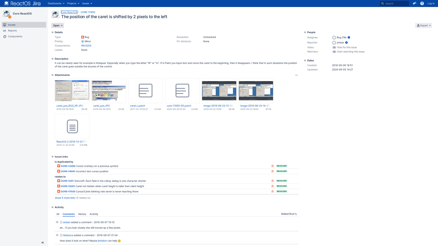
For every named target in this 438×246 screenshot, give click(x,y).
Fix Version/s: (184, 41)
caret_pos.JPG (101, 105)
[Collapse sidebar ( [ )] (42, 242)
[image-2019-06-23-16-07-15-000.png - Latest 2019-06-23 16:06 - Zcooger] (256, 90)
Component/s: (62, 45)
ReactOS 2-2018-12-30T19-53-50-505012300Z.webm (71, 141)
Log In (431, 3)
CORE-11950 (88, 12)
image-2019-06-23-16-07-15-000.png (255, 105)
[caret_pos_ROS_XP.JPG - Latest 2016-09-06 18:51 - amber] (72, 90)
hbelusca (68, 235)
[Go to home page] (22, 3)
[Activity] (52, 207)
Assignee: (312, 37)
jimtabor (102, 240)
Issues (85, 3)
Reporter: (312, 42)
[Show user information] (348, 37)
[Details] (52, 32)
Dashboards (54, 3)
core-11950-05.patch (179, 105)
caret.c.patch (137, 105)
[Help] (422, 3)
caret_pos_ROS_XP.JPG (69, 105)
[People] (305, 32)
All (57, 214)
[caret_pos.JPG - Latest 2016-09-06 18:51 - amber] (109, 90)
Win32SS (86, 45)
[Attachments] (52, 75)
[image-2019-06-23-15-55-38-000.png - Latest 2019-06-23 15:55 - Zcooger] (219, 90)
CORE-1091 (67, 180)
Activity (94, 214)
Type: (58, 37)
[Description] (52, 59)
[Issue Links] (52, 156)
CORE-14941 (68, 171)
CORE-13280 (68, 166)
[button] (414, 3)
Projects (71, 3)
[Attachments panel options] (296, 75)
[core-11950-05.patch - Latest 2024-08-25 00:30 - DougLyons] (182, 91)
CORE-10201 (68, 186)
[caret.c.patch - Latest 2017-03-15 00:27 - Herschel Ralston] (145, 91)
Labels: (59, 49)
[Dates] (305, 60)
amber (66, 222)
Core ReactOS (22, 13)
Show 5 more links (65, 197)
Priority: (59, 41)
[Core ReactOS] (7, 14)
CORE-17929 (68, 191)
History (82, 214)
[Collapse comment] (57, 222)
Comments (69, 214)
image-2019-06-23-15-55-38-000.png (219, 105)
